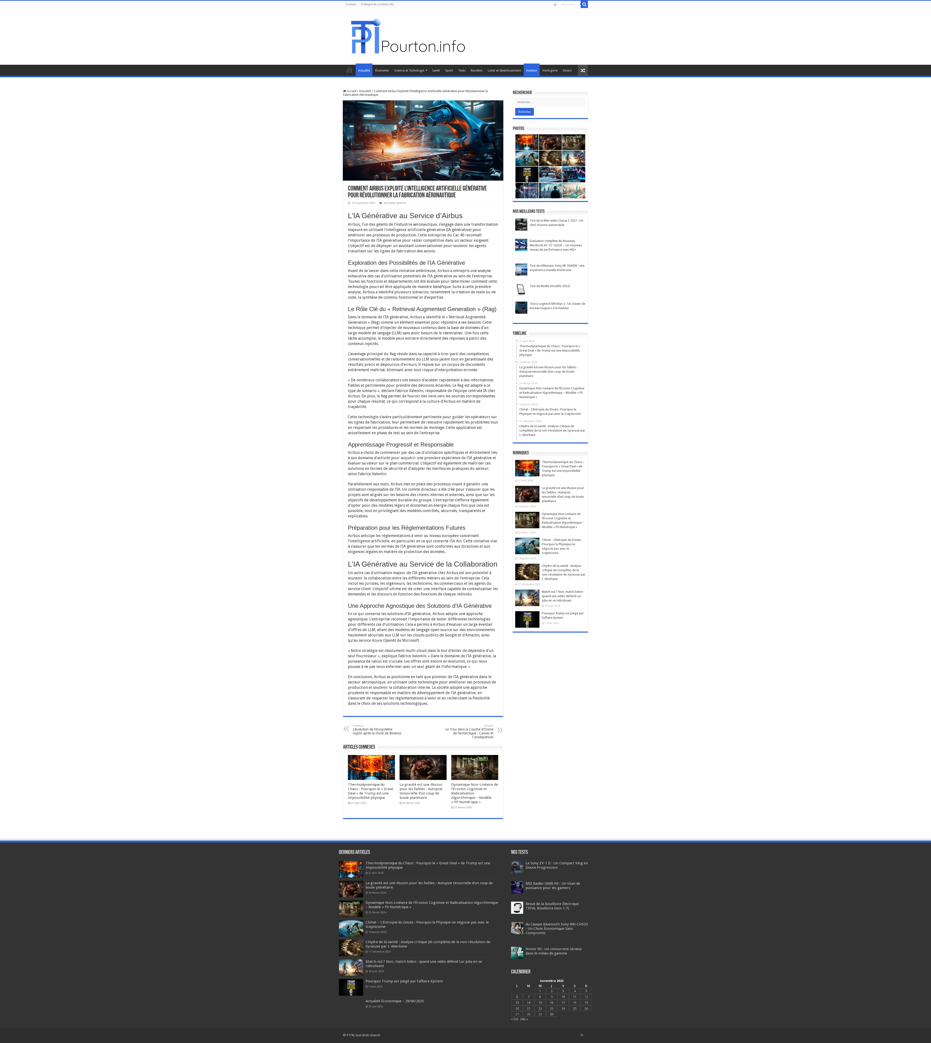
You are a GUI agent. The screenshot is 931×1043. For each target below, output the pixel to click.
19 (586, 1002)
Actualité (364, 70)
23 (551, 1008)
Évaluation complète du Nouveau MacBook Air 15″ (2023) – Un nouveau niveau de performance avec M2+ (556, 245)
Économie (382, 70)
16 (551, 1002)
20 (517, 1008)
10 (563, 997)
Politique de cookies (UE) (377, 4)
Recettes (476, 70)
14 (528, 1002)
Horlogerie (550, 70)
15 (540, 1002)
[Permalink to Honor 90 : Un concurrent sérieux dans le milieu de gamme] (517, 953)
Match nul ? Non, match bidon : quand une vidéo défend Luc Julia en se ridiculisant (563, 596)
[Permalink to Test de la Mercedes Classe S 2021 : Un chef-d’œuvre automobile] (521, 224)
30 (551, 1014)
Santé (436, 70)
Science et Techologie (409, 70)
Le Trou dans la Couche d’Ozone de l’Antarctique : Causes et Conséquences (469, 731)
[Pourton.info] (407, 35)
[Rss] (555, 5)
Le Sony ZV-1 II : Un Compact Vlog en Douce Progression (557, 865)
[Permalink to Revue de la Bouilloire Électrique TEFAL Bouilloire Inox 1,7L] (517, 907)
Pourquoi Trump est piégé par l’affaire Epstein (404, 981)
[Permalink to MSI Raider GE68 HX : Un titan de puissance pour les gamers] (517, 887)
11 (574, 997)
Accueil (349, 70)
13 (517, 1002)
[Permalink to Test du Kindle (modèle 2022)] (521, 290)
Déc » (524, 1019)
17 (563, 1002)
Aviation (531, 70)
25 (574, 1008)
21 (528, 1008)
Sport (449, 70)
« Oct (514, 1019)
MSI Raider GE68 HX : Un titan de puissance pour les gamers (553, 885)
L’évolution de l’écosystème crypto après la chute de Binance (377, 729)
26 (586, 1008)
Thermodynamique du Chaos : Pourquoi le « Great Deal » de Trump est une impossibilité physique (370, 791)
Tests (462, 70)
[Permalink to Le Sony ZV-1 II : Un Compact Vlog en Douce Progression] (517, 867)
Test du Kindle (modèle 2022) (550, 286)
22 (540, 1008)
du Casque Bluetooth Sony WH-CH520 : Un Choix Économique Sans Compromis (557, 928)
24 (563, 1008)
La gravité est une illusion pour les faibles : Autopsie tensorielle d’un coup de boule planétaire (421, 791)
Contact (350, 4)
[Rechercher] (584, 4)
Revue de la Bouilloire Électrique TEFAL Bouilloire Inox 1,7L (552, 906)
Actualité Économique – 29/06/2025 (395, 1001)
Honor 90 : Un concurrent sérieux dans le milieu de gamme (554, 951)
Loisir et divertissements (504, 70)
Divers (567, 70)
